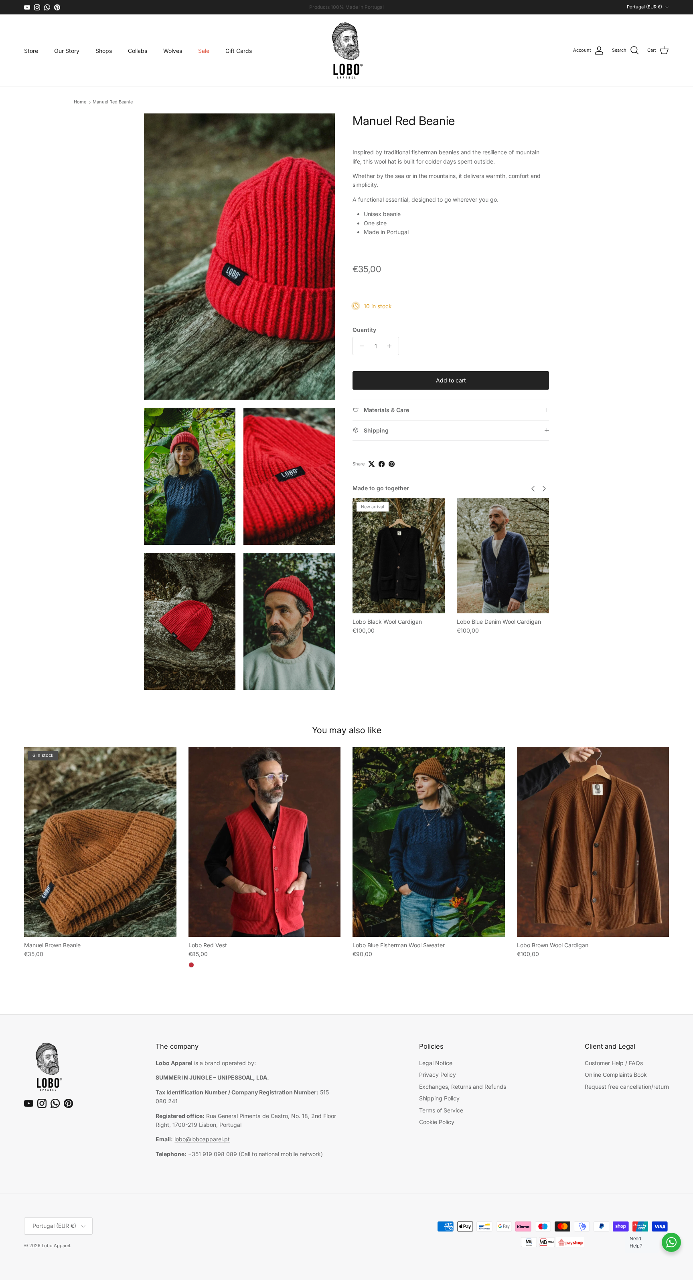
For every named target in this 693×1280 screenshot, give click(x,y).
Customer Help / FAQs (614, 1063)
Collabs (137, 50)
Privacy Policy (437, 1074)
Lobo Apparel (56, 1245)
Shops (103, 50)
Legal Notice (435, 1063)
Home (80, 102)
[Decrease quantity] (360, 346)
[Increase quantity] (392, 346)
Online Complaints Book (616, 1074)
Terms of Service (441, 1110)
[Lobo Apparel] (346, 50)
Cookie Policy (436, 1121)
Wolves (172, 50)
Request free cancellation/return (627, 1086)
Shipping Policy (439, 1098)
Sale (203, 50)
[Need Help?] (671, 1242)
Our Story (66, 50)
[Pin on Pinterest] (392, 464)
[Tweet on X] (372, 464)
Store (31, 50)
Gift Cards (238, 50)
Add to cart (451, 380)
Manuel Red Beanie (113, 102)
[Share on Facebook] (382, 464)
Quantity (364, 329)
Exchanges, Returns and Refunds (462, 1086)
